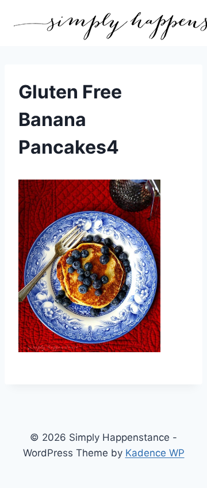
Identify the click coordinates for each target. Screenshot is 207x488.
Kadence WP (155, 453)
